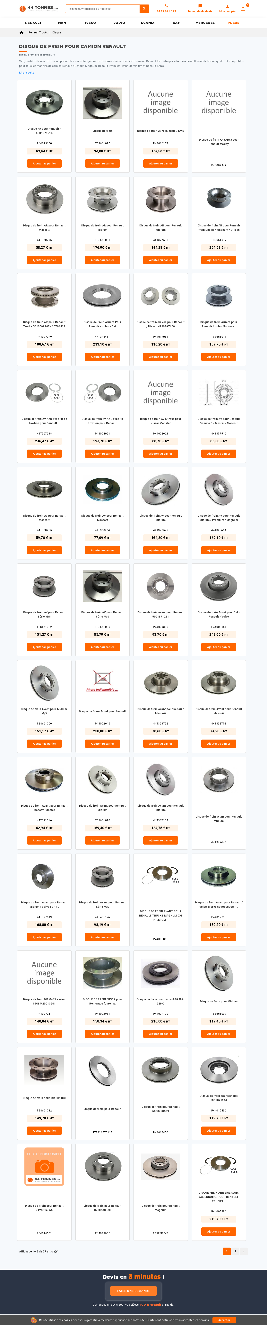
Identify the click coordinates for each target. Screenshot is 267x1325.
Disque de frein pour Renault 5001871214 (219, 1098)
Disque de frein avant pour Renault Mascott (160, 711)
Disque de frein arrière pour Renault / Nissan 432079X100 (161, 324)
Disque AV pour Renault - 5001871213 (44, 131)
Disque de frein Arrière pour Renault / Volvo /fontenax (218, 324)
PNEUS (234, 22)
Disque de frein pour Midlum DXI (44, 1098)
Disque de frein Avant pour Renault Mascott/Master (44, 808)
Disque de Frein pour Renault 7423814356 (44, 1208)
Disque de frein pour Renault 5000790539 (161, 1109)
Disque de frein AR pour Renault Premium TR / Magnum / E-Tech (219, 227)
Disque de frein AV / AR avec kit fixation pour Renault (102, 421)
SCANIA (148, 22)
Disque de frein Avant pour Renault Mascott (218, 711)
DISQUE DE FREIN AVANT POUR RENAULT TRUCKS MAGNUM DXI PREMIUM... (160, 915)
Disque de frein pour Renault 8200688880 (102, 1208)
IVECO (90, 22)
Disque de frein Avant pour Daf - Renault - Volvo (219, 614)
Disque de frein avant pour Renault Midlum (219, 818)
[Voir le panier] (243, 8)
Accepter (224, 1320)
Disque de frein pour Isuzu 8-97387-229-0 (161, 1001)
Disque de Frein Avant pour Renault (102, 711)
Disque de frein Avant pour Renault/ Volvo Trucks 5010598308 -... (219, 904)
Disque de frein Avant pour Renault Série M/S (102, 904)
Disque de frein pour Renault (102, 1108)
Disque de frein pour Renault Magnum (161, 1208)
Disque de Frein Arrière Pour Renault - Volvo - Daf (102, 324)
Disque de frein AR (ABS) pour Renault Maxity (219, 141)
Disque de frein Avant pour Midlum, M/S (44, 711)
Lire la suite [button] (26, 72)
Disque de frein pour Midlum (219, 1001)
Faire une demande (133, 1291)
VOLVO (119, 22)
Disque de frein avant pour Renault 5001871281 (160, 614)
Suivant (243, 1251)
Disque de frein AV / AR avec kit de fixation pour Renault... (44, 421)
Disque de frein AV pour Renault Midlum (161, 518)
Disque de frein (102, 130)
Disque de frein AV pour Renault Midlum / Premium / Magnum (219, 518)
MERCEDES (205, 22)
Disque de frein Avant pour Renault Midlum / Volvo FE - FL (44, 904)
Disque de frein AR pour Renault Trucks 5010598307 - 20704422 (44, 324)
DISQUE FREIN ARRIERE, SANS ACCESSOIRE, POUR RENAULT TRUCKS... (219, 1197)
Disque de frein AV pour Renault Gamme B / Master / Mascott (219, 421)
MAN (62, 22)
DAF (176, 22)
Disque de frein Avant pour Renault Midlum (102, 808)
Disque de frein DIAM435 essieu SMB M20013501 (44, 1001)
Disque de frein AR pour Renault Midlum (102, 227)
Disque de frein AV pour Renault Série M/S (44, 614)
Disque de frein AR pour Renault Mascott (44, 227)
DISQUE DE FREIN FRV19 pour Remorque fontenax (102, 1001)
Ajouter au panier (44, 163)
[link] (200, 9)
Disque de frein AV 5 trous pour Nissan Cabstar (160, 421)
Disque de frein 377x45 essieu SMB (160, 130)
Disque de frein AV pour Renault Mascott (44, 518)
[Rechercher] (144, 8)
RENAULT (33, 22)
